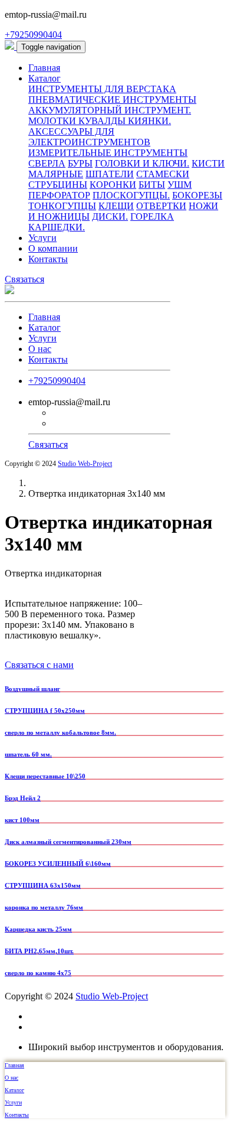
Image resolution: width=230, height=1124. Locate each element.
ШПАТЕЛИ (110, 174)
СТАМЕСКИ (162, 174)
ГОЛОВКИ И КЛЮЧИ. (142, 163)
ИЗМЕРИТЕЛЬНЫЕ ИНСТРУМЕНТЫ (108, 153)
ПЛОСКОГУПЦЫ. (131, 195)
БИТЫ (152, 185)
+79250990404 (33, 35)
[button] (51, 47)
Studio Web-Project (85, 464)
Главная (44, 68)
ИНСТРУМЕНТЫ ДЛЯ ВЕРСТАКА (102, 89)
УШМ (179, 185)
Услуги (42, 238)
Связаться (24, 279)
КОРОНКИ (113, 185)
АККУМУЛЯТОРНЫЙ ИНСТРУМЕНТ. (109, 110)
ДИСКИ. (110, 216)
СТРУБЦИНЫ (57, 185)
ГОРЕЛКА (152, 216)
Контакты (48, 259)
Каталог (44, 78)
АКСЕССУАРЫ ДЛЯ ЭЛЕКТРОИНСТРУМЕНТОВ (89, 136)
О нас (39, 349)
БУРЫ (80, 163)
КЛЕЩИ (116, 206)
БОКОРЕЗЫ (197, 195)
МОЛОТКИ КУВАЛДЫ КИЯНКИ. (99, 121)
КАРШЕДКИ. (56, 227)
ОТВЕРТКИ (161, 206)
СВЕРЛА (46, 163)
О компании (53, 248)
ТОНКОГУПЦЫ (62, 206)
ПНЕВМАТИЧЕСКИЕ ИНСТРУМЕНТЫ (112, 100)
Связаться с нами (39, 665)
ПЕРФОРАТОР (59, 195)
